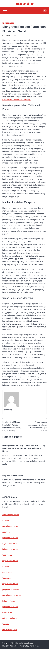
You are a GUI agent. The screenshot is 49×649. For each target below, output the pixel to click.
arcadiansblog (24, 3)
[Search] (45, 10)
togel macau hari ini (10, 560)
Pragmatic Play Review (12, 475)
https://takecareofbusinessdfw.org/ (16, 99)
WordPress (33, 645)
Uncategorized (8, 23)
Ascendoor (14, 645)
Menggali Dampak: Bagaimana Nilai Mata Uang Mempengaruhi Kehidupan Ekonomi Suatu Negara (23, 448)
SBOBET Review (9, 497)
